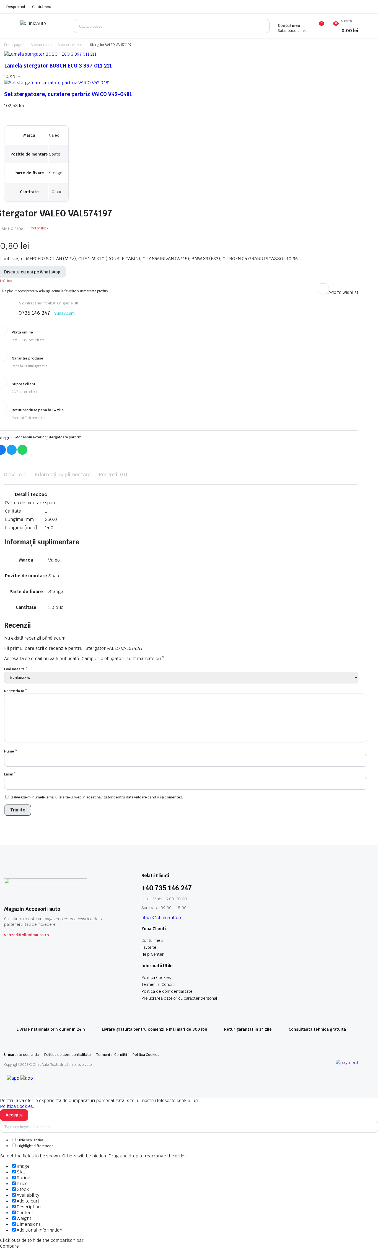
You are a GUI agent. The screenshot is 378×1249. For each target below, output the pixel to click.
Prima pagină (14, 45)
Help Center (152, 954)
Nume (10, 751)
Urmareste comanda (21, 1054)
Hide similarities (30, 1140)
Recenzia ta (15, 691)
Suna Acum (64, 313)
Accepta (14, 1115)
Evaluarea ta (16, 669)
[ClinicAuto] (43, 26)
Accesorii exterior (71, 45)
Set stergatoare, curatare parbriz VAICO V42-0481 (68, 94)
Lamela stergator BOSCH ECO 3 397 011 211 (58, 65)
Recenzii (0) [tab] (113, 474)
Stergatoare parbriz (64, 437)
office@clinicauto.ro (162, 917)
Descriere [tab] (15, 474)
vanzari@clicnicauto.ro (26, 934)
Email (10, 774)
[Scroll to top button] (365, 1236)
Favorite (148, 947)
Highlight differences (35, 1146)
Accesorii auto (41, 45)
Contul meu (41, 6)
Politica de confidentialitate (167, 991)
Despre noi (15, 6)
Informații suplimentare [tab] (62, 474)
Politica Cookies (156, 977)
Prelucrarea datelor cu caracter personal (179, 998)
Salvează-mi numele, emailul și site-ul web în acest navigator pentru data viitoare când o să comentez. (97, 797)
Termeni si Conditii (158, 984)
